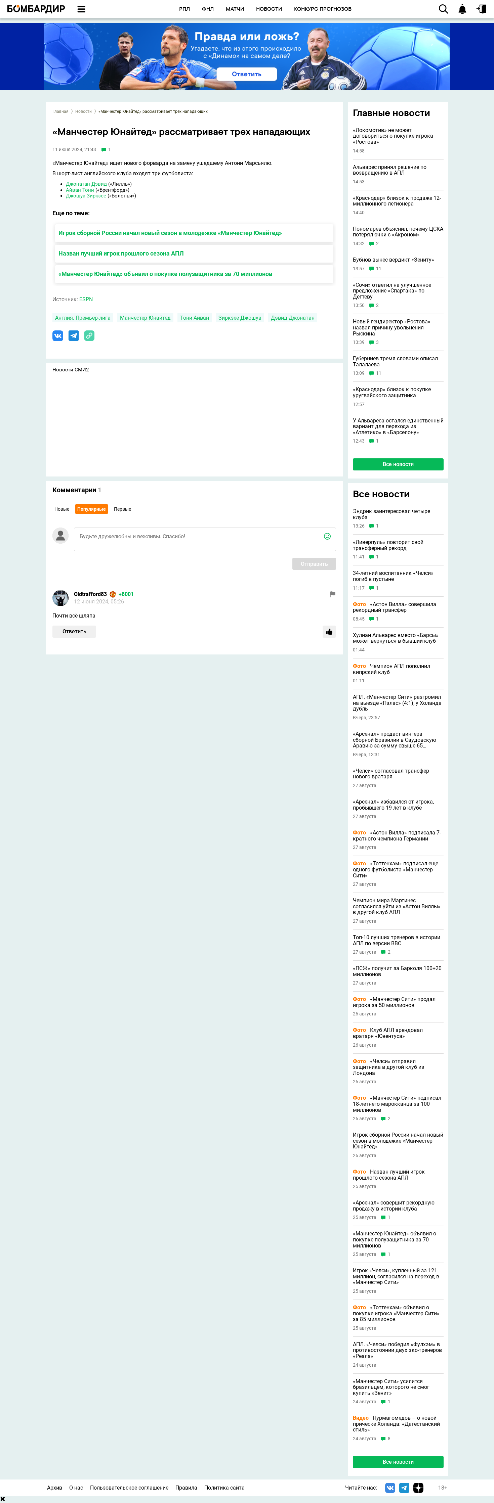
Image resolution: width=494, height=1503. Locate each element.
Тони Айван (194, 318)
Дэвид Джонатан (293, 318)
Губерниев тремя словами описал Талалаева (395, 361)
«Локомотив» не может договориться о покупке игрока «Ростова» (393, 136)
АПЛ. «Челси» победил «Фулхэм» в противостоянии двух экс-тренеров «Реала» (397, 1350)
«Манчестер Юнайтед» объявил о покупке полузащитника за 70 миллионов (165, 273)
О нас (76, 1487)
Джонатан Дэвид (86, 184)
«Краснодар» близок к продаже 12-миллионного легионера (397, 201)
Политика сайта (224, 1487)
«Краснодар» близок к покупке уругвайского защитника (392, 392)
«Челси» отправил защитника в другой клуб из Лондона (388, 1067)
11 (378, 268)
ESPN (86, 299)
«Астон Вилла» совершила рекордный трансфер (394, 607)
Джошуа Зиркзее (86, 196)
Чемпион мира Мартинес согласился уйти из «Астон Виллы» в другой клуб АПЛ (397, 906)
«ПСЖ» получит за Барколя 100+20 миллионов (397, 971)
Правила (186, 1487)
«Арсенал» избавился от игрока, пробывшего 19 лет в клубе (393, 805)
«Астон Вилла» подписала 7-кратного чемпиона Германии (397, 835)
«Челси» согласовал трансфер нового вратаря (391, 774)
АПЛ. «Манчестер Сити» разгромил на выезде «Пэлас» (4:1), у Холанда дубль (397, 703)
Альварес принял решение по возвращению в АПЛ (389, 170)
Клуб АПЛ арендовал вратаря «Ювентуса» (388, 1033)
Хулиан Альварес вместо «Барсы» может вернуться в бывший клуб (396, 638)
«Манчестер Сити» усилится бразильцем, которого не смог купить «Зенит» (391, 1387)
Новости (83, 111)
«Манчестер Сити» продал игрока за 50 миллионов (394, 1002)
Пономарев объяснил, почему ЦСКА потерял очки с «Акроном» (398, 232)
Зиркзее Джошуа (239, 318)
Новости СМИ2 (70, 370)
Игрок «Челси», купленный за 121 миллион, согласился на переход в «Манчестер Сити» (396, 1276)
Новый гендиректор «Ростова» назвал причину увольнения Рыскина (391, 327)
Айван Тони (80, 190)
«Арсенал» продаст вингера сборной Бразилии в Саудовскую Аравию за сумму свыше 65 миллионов (394, 740)
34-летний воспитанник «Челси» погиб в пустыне (393, 576)
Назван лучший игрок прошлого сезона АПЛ (121, 253)
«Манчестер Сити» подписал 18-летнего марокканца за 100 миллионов (397, 1104)
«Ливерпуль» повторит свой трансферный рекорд (388, 545)
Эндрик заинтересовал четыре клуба (391, 514)
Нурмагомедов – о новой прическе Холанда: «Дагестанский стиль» (396, 1424)
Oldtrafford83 (90, 594)
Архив (54, 1487)
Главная (60, 111)
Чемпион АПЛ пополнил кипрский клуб (391, 669)
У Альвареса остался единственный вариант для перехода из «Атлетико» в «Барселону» (398, 427)
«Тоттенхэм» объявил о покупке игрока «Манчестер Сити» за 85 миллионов (396, 1313)
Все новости (398, 464)
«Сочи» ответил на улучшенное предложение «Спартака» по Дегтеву (392, 291)
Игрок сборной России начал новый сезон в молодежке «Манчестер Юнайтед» (170, 232)
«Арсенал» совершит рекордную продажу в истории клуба (394, 1206)
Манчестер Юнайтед (145, 318)
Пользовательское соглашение (129, 1487)
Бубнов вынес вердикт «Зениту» (393, 260)
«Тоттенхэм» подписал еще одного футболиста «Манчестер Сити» (395, 869)
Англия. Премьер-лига (83, 318)
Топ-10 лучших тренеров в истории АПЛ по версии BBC (396, 940)
